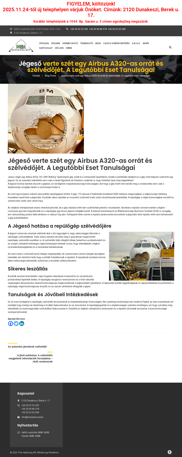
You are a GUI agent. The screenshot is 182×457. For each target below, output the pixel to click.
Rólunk (55, 43)
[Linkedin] (21, 323)
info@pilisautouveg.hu (32, 417)
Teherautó (86, 43)
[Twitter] (16, 323)
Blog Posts (50, 75)
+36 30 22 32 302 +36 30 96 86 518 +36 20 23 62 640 (98, 29)
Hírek (69, 47)
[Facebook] (10, 323)
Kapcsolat (46, 47)
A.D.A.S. (136, 43)
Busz (98, 43)
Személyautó (70, 43)
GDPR (146, 43)
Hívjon (59, 47)
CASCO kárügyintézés (116, 43)
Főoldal (44, 43)
